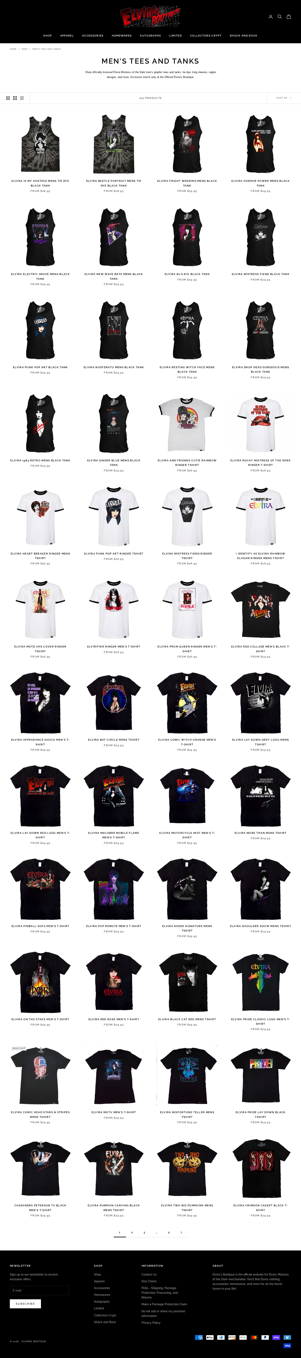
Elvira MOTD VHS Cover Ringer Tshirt (40, 649)
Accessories (93, 35)
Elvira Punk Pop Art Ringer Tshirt (114, 553)
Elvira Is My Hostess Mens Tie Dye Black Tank (40, 183)
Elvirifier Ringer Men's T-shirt (113, 646)
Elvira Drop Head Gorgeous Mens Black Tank (260, 369)
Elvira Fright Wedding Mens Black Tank (187, 183)
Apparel (67, 35)
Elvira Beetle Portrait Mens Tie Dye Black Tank (113, 183)
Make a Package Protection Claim (164, 1304)
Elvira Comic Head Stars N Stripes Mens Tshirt (40, 1114)
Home (13, 49)
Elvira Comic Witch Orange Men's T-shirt (187, 742)
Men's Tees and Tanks (47, 49)
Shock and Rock (243, 35)
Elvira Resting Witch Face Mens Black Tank (187, 369)
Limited (175, 35)
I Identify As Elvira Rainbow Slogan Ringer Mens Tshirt (260, 556)
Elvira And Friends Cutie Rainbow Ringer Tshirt (187, 462)
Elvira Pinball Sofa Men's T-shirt (40, 926)
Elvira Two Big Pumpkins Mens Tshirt (187, 1207)
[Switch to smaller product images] (15, 98)
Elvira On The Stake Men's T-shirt (40, 1019)
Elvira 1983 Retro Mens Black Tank (40, 460)
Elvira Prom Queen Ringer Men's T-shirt (187, 649)
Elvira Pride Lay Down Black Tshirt (261, 1114)
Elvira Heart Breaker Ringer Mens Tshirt (40, 556)
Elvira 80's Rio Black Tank (187, 274)
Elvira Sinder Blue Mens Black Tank (113, 462)
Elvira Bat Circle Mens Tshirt (114, 739)
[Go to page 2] (181, 1232)
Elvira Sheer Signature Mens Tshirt (187, 928)
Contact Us (149, 1274)
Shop (47, 35)
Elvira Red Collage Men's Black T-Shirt (260, 649)
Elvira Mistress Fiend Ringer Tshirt (187, 556)
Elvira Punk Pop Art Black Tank (40, 367)
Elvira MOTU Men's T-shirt (114, 1112)
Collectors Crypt (206, 35)
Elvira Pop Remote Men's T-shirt (113, 926)
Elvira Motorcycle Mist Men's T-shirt (187, 835)
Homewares (122, 35)
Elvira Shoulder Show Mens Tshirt (260, 926)
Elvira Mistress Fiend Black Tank (261, 274)
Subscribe (25, 1303)
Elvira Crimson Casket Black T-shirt (260, 1207)
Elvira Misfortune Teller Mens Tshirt (187, 1114)
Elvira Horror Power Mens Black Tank (260, 183)
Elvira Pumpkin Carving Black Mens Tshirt (114, 1207)
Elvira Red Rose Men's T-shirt (113, 1019)
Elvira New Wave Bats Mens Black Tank (114, 276)
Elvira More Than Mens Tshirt (261, 832)
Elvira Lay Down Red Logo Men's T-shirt (40, 835)
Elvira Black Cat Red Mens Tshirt (187, 1019)
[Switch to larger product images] (8, 98)
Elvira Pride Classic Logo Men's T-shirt (260, 1021)
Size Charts (149, 1281)
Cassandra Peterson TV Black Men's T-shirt (40, 1207)
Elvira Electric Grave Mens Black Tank (40, 276)
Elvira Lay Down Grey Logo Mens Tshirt (260, 742)
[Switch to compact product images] (22, 98)
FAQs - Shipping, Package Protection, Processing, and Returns (159, 1292)
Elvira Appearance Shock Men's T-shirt (40, 742)
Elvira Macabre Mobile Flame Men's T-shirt (113, 835)
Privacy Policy (151, 1322)
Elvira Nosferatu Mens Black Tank (114, 367)
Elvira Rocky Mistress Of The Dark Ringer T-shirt (260, 462)
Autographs (150, 35)
